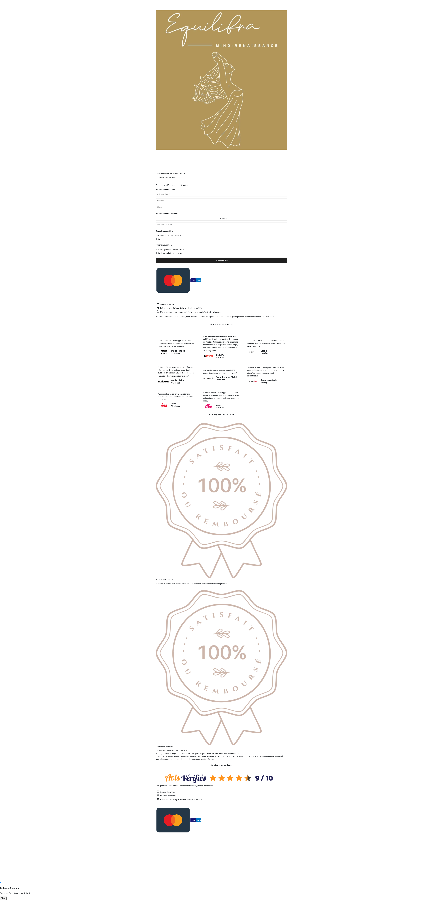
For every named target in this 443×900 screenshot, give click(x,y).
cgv (198, 865)
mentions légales (208, 865)
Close (3, 898)
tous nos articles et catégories (229, 865)
